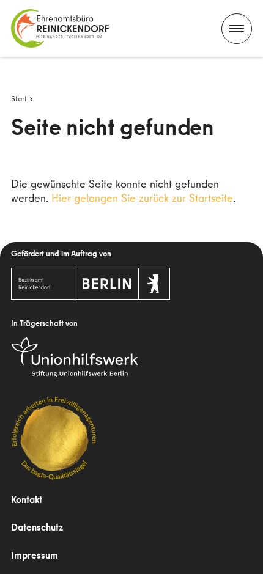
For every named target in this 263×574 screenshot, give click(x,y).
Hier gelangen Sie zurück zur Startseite (142, 197)
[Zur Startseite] (60, 28)
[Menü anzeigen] (236, 28)
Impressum (34, 555)
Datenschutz (37, 527)
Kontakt (26, 499)
